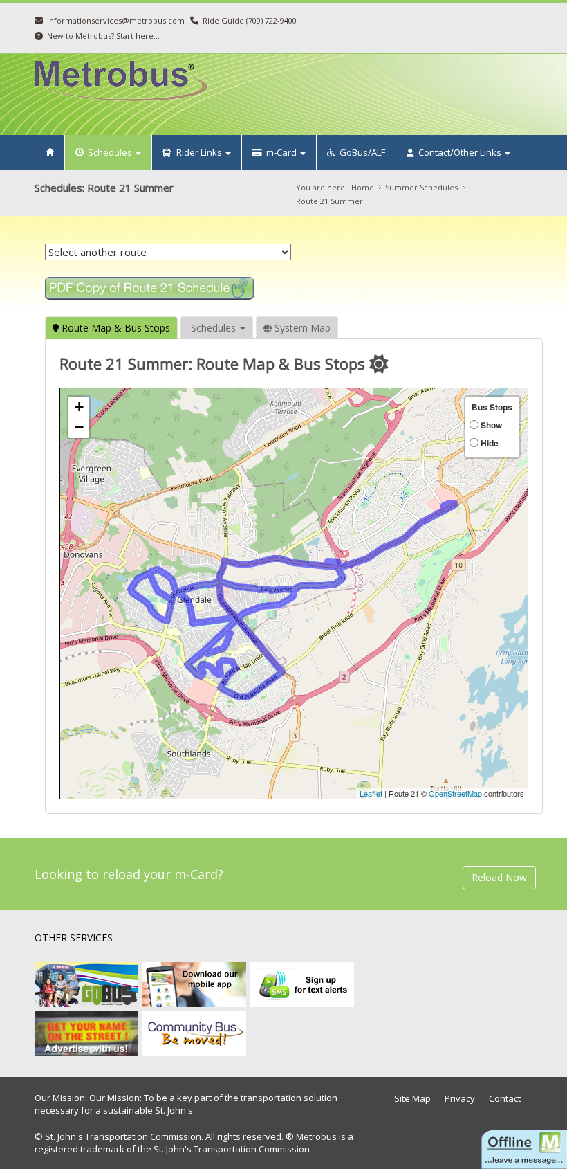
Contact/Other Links (458, 152)
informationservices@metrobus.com (116, 20)
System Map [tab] (301, 327)
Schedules (109, 152)
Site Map (412, 1098)
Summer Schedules (421, 187)
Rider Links (198, 152)
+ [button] (79, 406)
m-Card (280, 152)
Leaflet (371, 793)
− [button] (79, 427)
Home (362, 187)
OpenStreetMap (455, 793)
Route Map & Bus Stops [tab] (114, 327)
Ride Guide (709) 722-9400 (250, 20)
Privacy (460, 1098)
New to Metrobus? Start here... (103, 35)
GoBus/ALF (360, 152)
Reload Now (499, 877)
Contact (505, 1098)
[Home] (49, 152)
